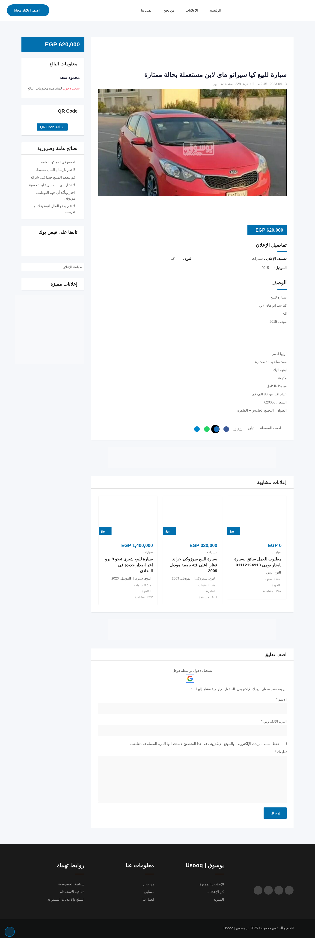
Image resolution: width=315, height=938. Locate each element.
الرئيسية (215, 10)
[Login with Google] (190, 679)
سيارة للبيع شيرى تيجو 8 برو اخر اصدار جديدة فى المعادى (129, 565)
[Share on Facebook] (225, 429)
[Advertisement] (192, 54)
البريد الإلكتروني (274, 721)
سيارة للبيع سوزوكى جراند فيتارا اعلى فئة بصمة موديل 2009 (193, 565)
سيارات (276, 552)
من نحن (169, 10)
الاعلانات (192, 10)
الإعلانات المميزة (211, 884)
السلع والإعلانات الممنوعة (65, 899)
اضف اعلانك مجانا (27, 10)
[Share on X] (215, 429)
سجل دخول (71, 88)
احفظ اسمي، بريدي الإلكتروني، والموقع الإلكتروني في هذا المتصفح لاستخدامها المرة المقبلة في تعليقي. (205, 744)
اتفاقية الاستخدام (72, 892)
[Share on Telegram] (195, 429)
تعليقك (281, 752)
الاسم (281, 699)
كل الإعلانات (215, 892)
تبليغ (251, 428)
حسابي (149, 892)
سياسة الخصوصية (71, 884)
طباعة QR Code (52, 127)
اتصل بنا (146, 10)
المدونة (219, 899)
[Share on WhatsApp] (205, 429)
